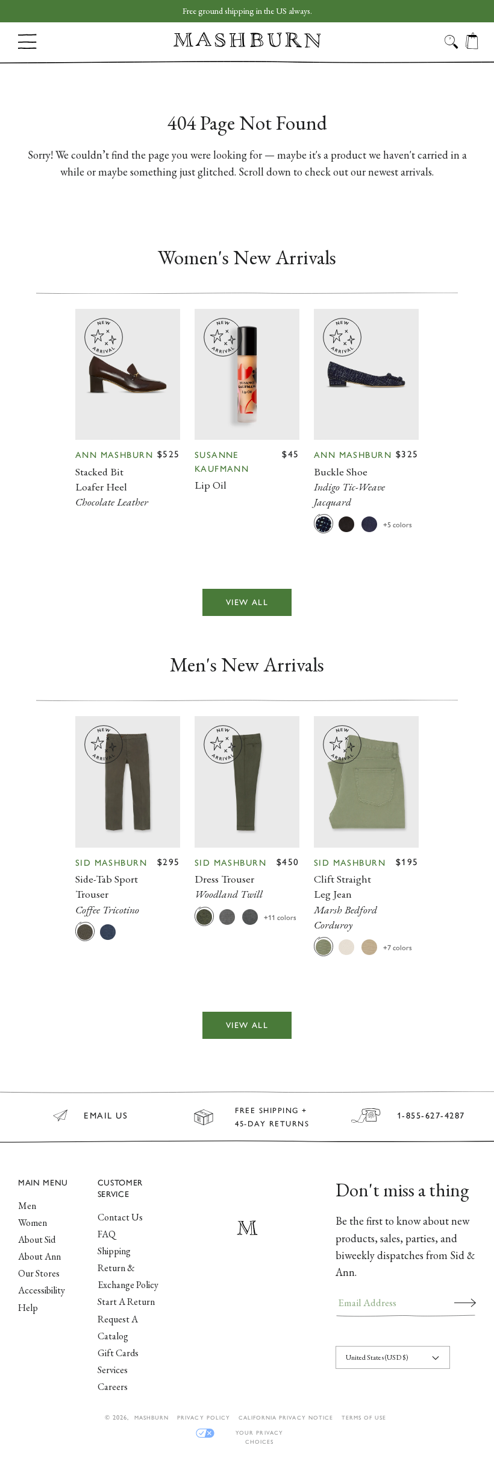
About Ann (39, 1256)
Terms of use (364, 1417)
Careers (113, 1386)
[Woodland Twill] (204, 916)
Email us (106, 1115)
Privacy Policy (203, 1417)
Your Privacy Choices (259, 1433)
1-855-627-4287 (431, 1115)
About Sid (36, 1239)
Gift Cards (118, 1353)
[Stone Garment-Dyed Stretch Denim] (346, 946)
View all (247, 602)
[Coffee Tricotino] (85, 931)
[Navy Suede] (369, 523)
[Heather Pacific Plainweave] (107, 931)
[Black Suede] (346, 523)
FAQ (107, 1234)
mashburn (151, 1417)
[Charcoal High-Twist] (250, 916)
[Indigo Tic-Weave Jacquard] (323, 523)
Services (113, 1369)
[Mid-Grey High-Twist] (227, 916)
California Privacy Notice (286, 1417)
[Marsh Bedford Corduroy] (323, 946)
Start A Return (126, 1301)
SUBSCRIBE (465, 1302)
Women (32, 1222)
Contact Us (120, 1217)
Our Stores (39, 1273)
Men (27, 1205)
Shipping (114, 1251)
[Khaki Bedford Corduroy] (369, 946)
